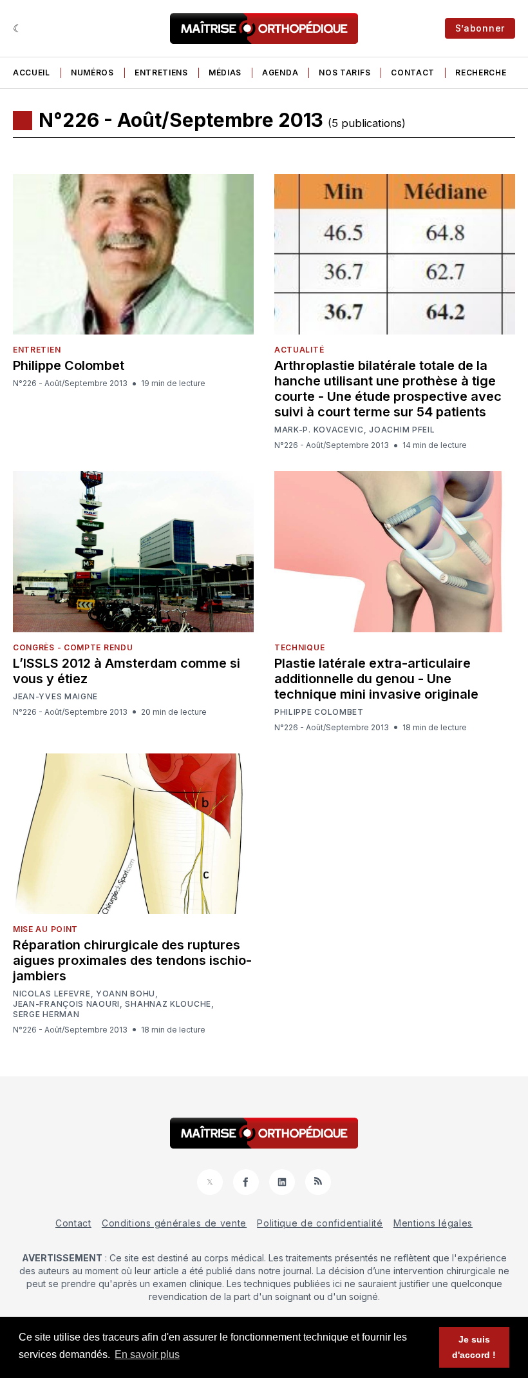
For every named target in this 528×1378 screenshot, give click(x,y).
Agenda (280, 72)
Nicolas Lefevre (52, 994)
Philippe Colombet (68, 365)
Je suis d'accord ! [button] (474, 1347)
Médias (225, 72)
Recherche (480, 72)
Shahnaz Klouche (168, 1004)
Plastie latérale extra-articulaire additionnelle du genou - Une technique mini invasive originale (376, 678)
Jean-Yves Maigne (55, 697)
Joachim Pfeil (402, 430)
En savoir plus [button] (147, 1354)
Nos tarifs (344, 72)
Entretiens (161, 72)
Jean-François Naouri (66, 1004)
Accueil (31, 72)
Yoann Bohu (125, 994)
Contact (413, 72)
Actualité (299, 349)
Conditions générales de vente (174, 1223)
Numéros (92, 72)
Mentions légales (433, 1223)
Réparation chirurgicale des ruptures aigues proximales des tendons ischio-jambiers (132, 960)
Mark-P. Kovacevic (319, 430)
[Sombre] (18, 28)
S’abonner (480, 28)
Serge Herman (46, 1014)
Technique (299, 647)
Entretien (37, 349)
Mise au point (45, 929)
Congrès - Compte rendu (73, 647)
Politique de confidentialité (320, 1223)
